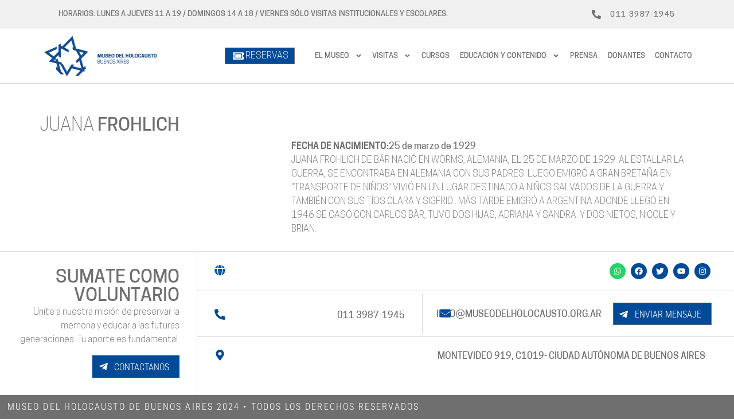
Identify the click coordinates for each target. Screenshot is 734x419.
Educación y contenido (503, 56)
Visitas (385, 56)
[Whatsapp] (618, 271)
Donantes (626, 56)
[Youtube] (681, 271)
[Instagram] (702, 271)
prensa (584, 56)
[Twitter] (660, 271)
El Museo (332, 56)
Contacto (673, 56)
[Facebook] (639, 271)
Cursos (435, 56)
